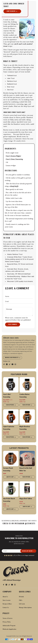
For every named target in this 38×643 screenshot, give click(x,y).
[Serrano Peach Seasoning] (11, 458)
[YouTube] (13, 364)
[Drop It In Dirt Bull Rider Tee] (27, 458)
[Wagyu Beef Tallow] (27, 489)
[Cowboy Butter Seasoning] (27, 385)
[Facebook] (4, 364)
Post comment (12, 324)
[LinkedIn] (15, 364)
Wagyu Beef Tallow (25, 499)
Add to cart (10, 477)
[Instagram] (7, 364)
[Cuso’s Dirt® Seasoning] (11, 385)
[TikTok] (10, 364)
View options (10, 405)
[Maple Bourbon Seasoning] (27, 417)
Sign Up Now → (28, 551)
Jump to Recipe (11, 11)
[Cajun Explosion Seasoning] (11, 417)
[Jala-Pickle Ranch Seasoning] (11, 489)
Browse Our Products (11, 357)
